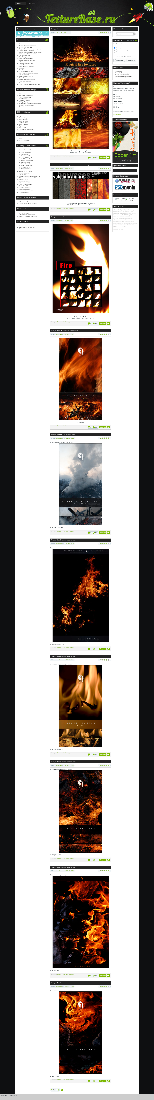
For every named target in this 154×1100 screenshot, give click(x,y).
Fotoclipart (22, 93)
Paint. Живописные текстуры (26, 69)
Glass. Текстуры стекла (25, 57)
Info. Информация (24, 213)
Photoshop (120, 213)
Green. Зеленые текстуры (25, 58)
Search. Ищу (118, 71)
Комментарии (117, 114)
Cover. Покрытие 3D (26, 152)
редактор (115, 223)
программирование (118, 221)
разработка (128, 221)
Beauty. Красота (23, 119)
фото (124, 224)
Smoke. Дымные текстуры (26, 76)
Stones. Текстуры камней (25, 78)
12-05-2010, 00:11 (69, 660)
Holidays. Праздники (24, 102)
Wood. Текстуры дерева (25, 82)
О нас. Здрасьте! (23, 225)
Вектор (119, 215)
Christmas (130, 210)
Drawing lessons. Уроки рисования (28, 203)
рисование (126, 223)
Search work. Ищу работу (122, 74)
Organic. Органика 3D (27, 160)
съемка (115, 224)
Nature (131, 211)
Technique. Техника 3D (25, 189)
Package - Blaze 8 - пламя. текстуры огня (63, 540)
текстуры (120, 224)
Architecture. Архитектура (26, 95)
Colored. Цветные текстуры (26, 50)
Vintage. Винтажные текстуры (27, 79)
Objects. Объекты (23, 126)
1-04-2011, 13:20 (68, 334)
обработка (129, 218)
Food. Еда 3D (24, 154)
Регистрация (32, 3)
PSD (20, 116)
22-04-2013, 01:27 (65, 32)
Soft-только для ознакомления (27, 214)
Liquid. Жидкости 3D (26, 157)
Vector (20, 138)
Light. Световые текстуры (26, 63)
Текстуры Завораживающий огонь (61, 29)
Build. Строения (23, 121)
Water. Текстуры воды (25, 81)
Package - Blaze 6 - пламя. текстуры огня (63, 762)
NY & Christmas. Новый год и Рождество (30, 103)
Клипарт (123, 218)
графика (122, 216)
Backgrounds (121, 210)
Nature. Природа (23, 124)
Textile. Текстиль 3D (26, 165)
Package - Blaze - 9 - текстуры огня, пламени (64, 330)
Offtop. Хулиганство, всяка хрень (28, 216)
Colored (115, 211)
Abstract (115, 210)
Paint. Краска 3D (25, 162)
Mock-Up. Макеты (24, 122)
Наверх (62, 1090)
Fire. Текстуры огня (24, 55)
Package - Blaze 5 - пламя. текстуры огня (63, 867)
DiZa (57, 32)
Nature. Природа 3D (24, 182)
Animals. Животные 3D (25, 173)
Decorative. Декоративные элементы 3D (29, 176)
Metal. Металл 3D (25, 159)
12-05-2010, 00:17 (69, 543)
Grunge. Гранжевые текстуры (27, 60)
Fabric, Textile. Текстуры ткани (27, 53)
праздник (121, 219)
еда (130, 216)
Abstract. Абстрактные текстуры (27, 45)
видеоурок (116, 216)
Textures (21, 44)
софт (131, 223)
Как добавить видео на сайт (26, 229)
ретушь (121, 223)
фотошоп (117, 226)
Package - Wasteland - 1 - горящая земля (63, 434)
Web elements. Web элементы (26, 129)
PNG (125, 213)
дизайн (127, 216)
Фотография (130, 224)
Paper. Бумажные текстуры (26, 71)
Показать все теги (118, 229)
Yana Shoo (59, 168)
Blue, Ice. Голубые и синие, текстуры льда (30, 48)
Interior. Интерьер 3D (25, 181)
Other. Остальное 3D (24, 192)
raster (129, 213)
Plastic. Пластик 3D (26, 163)
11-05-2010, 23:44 (69, 765)
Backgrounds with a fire (58, 217)
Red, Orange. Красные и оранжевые (28, 73)
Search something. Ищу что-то (123, 77)
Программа (128, 219)
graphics (127, 211)
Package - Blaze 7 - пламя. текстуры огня (63, 656)
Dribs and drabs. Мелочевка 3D (27, 178)
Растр (132, 221)
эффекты (124, 226)
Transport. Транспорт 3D (25, 190)
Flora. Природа (23, 98)
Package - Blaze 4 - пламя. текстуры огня (63, 983)
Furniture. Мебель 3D (24, 179)
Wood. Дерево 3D (25, 167)
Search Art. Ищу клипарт (121, 73)
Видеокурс (127, 214)
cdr (127, 210)
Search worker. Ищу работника (123, 76)
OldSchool (21, 68)
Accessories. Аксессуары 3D (26, 171)
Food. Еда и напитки (24, 100)
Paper (114, 213)
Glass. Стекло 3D (25, 155)
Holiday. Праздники (24, 140)
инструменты (117, 218)
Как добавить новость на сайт (27, 227)
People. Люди (22, 106)
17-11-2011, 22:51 (69, 168)
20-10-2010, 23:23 (69, 438)
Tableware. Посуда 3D (25, 187)
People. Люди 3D (23, 186)
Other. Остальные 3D (26, 168)
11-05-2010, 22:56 (69, 986)
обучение (116, 219)
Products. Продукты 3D (25, 184)
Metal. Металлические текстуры (27, 65)
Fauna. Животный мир (25, 97)
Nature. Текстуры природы (26, 66)
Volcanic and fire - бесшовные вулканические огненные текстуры (70, 165)
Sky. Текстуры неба (24, 74)
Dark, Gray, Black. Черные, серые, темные (30, 52)
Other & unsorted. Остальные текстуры (29, 84)
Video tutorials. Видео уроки (26, 202)
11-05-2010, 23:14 (69, 870)
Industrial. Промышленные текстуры (28, 61)
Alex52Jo (58, 220)
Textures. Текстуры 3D (25, 149)
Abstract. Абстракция (24, 118)
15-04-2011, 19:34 (68, 220)
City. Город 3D (23, 174)
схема (134, 223)
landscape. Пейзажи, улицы (26, 105)
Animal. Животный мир (25, 47)
